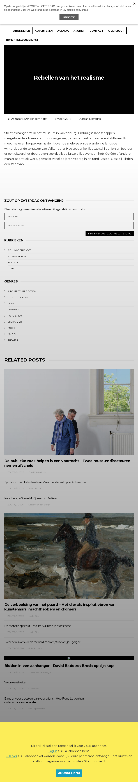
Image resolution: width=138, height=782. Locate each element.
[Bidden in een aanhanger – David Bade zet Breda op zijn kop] (69, 658)
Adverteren (44, 30)
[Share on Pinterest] (78, 180)
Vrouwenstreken (15, 682)
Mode (11, 328)
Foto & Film (15, 315)
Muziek (12, 334)
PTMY (11, 268)
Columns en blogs (19, 250)
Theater (13, 340)
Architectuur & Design (22, 291)
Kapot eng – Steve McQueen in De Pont (31, 498)
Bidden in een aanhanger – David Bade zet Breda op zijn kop (59, 666)
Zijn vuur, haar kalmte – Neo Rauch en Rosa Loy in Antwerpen (45, 482)
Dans (11, 303)
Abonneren (21, 30)
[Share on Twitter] (58, 180)
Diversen (13, 309)
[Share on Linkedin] (88, 180)
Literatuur (15, 321)
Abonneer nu (69, 773)
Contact (96, 30)
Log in (53, 751)
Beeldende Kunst (18, 297)
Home (9, 40)
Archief (79, 30)
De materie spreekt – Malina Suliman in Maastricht (37, 626)
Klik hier (11, 756)
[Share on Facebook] (48, 180)
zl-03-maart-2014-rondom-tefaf (27, 118)
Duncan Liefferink (90, 118)
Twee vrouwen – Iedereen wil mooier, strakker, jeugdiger (42, 642)
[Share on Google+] (68, 180)
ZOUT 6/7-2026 (15, 504)
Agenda (63, 30)
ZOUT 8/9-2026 (15, 472)
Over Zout (116, 30)
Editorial (14, 262)
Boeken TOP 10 (17, 256)
